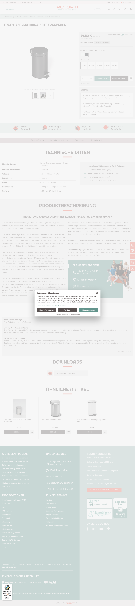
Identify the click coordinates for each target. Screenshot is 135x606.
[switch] (7, 598)
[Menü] (10, 585)
